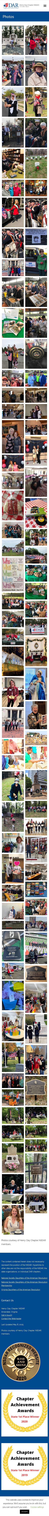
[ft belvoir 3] (13, 1026)
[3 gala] (36, 395)
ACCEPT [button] (24, 1512)
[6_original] (13, 868)
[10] (36, 513)
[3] (13, 971)
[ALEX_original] (36, 849)
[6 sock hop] (36, 451)
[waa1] (13, 925)
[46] (13, 692)
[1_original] (36, 889)
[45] (36, 684)
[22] (36, 323)
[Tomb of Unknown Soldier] (36, 1029)
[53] (13, 243)
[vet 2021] (13, 1057)
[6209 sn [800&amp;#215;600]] (13, 1080)
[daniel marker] (36, 1090)
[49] (13, 267)
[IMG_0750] (13, 1158)
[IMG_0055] (36, 1115)
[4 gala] (13, 395)
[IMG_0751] (36, 1168)
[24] (36, 292)
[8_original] (13, 786)
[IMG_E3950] (36, 1198)
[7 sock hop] (13, 463)
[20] (36, 354)
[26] (36, 609)
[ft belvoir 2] (36, 998)
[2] (36, 948)
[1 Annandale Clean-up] (36, 378)
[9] (13, 505)
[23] (13, 601)
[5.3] (13, 436)
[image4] (13, 1097)
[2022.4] (36, 1060)
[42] (36, 651)
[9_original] (36, 809)
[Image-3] (13, 762)
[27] (13, 619)
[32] (13, 354)
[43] (13, 661)
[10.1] (13, 530)
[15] (13, 574)
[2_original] (36, 827)
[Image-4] (36, 758)
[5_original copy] (13, 843)
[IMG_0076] (13, 1133)
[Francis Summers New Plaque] (36, 973)
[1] (13, 946)
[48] (36, 188)
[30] (36, 627)
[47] (36, 715)
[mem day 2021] (36, 924)
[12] (13, 548)
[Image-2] (13, 746)
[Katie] (13, 1220)
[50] (13, 723)
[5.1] (36, 411)
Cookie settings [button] (37, 1507)
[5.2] (36, 427)
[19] (13, 323)
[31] (13, 637)
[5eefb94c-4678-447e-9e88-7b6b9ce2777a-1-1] (36, 738)
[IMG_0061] (13, 1115)
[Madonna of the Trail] (36, 785)
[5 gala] (13, 411)
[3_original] (13, 893)
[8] (13, 481)
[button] (3, 3)
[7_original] (13, 817)
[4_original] (36, 872)
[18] (36, 591)
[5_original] (13, 911)
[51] (13, 212)
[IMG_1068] (13, 1189)
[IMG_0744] (36, 1145)
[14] (36, 555)
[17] (36, 573)
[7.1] (36, 482)
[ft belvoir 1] (13, 995)
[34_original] (36, 907)
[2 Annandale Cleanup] (13, 378)
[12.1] (36, 537)
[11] (36, 237)
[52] (36, 212)
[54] (36, 261)
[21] (13, 292)
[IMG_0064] (36, 1131)
